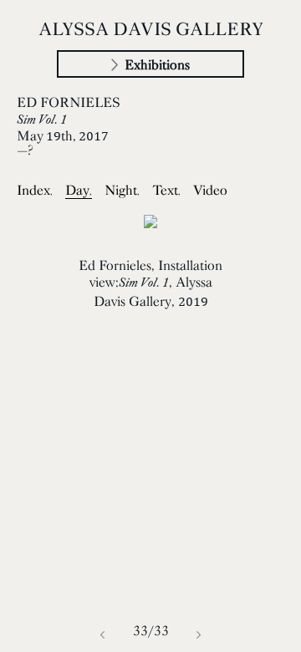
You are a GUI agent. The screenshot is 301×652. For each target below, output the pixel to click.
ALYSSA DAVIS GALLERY (150, 28)
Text (166, 189)
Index (35, 189)
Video (210, 189)
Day (78, 189)
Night (122, 189)
